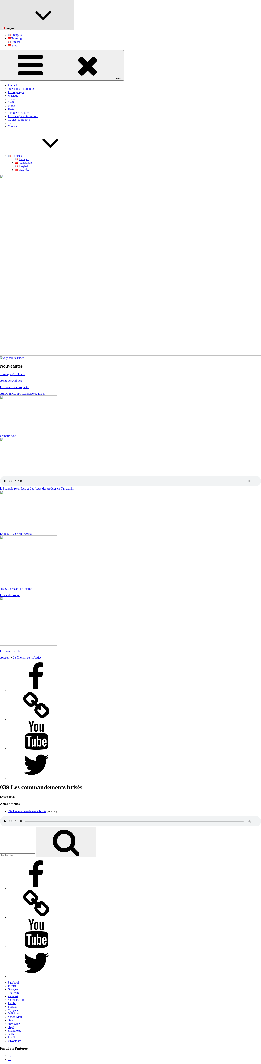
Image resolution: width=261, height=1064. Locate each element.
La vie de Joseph (10, 595)
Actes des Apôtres (11, 380)
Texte (11, 109)
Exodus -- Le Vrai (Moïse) (16, 533)
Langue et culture (18, 112)
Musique (13, 95)
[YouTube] (36, 748)
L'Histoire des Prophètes (14, 387)
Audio (11, 102)
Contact (12, 126)
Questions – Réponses (21, 88)
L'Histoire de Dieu (11, 651)
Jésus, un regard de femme (16, 588)
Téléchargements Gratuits (23, 116)
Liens (11, 123)
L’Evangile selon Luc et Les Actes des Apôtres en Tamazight (36, 488)
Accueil (12, 85)
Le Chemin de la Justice (27, 657)
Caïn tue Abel (8, 435)
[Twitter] (36, 778)
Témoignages (16, 92)
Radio (11, 99)
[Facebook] (36, 689)
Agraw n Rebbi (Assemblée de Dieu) (22, 393)
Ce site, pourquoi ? (19, 119)
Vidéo (11, 105)
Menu (119, 78)
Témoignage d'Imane (12, 374)
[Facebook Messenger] (36, 719)
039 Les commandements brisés (27, 811)
